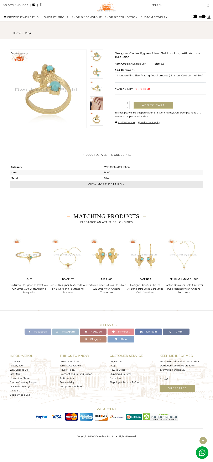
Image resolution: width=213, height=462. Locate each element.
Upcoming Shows (20, 378)
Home (17, 33)
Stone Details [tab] (121, 154)
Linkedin (151, 331)
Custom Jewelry (154, 17)
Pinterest (124, 331)
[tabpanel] (29, 264)
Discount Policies (69, 361)
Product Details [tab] (94, 154)
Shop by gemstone (87, 17)
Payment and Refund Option (76, 373)
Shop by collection (121, 17)
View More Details (105, 184)
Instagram (68, 331)
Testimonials (67, 378)
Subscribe (177, 388)
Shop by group (56, 17)
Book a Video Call (20, 394)
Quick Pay (115, 378)
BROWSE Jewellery (21, 17)
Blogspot (96, 339)
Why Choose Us (19, 369)
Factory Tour (17, 365)
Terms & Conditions (70, 365)
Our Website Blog (20, 386)
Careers (14, 390)
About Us (15, 361)
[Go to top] (203, 440)
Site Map (15, 373)
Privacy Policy (67, 369)
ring (28, 33)
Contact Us (116, 361)
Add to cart (153, 105)
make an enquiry (150, 122)
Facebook (40, 331)
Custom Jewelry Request (24, 382)
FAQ (112, 365)
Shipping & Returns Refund (125, 382)
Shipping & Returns (120, 373)
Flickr (123, 339)
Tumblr (178, 331)
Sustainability (67, 382)
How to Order (117, 369)
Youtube (96, 331)
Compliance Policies (71, 386)
